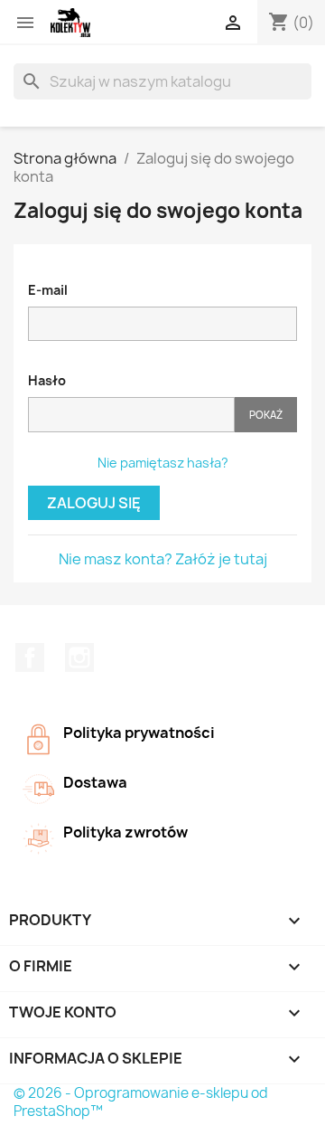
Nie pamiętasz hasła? (163, 462)
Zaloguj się (94, 503)
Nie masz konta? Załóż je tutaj (163, 559)
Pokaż (266, 414)
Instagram (79, 657)
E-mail (48, 289)
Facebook (29, 657)
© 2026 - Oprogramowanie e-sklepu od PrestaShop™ (141, 1102)
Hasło (47, 380)
